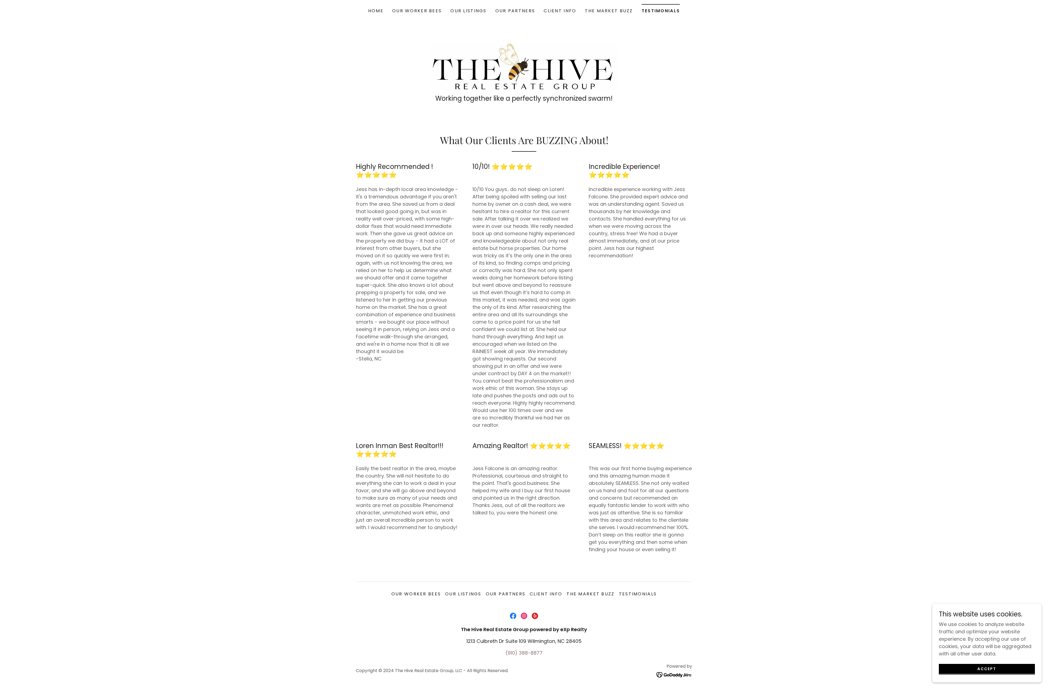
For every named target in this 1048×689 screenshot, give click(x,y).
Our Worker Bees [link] (417, 11)
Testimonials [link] (661, 11)
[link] (524, 66)
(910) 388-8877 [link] (524, 652)
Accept (986, 669)
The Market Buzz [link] (609, 11)
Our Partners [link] (515, 11)
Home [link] (375, 11)
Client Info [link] (560, 11)
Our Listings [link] (468, 11)
